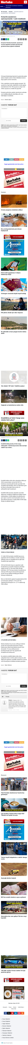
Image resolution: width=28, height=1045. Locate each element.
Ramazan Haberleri (6, 1030)
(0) (14, 709)
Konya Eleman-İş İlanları (8, 1037)
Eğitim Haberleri (6, 1028)
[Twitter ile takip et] (9, 1013)
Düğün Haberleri (6, 1023)
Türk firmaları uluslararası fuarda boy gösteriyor (14, 6)
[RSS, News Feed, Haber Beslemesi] (22, 1013)
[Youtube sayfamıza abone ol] (12, 1013)
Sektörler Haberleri (6, 1035)
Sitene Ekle (13, 1008)
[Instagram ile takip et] (19, 1013)
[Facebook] (2, 39)
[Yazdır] (19, 39)
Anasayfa (5, 11)
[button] (21, 39)
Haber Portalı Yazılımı (8, 1042)
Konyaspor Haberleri (7, 1033)
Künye (10, 1007)
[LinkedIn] (6, 39)
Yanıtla (11, 709)
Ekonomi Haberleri (6, 1026)
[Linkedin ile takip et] (15, 1013)
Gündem (11, 11)
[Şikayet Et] (25, 710)
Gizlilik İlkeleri (21, 1007)
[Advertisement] (14, 60)
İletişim (14, 1007)
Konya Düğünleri (6, 1021)
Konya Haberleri (6, 1019)
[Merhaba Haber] (6, 2)
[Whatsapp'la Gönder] (8, 39)
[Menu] (25, 2)
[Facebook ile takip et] (5, 1013)
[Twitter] (4, 39)
